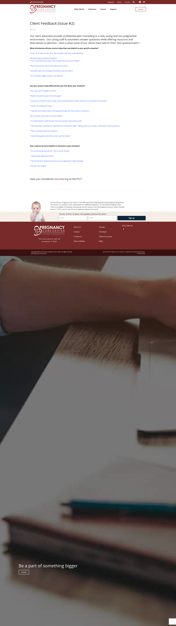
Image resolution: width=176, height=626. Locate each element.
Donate (102, 227)
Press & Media (79, 241)
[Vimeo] (144, 2)
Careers (77, 232)
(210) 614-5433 (49, 245)
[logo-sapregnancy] (43, 9)
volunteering (61, 179)
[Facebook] (140, 2)
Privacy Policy (141, 253)
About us (77, 227)
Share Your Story (105, 236)
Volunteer (103, 232)
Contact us (78, 236)
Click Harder (43, 253)
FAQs (101, 241)
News (34, 30)
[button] (107, 9)
